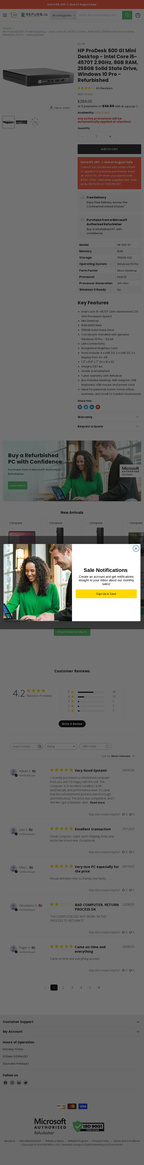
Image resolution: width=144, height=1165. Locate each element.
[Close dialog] (136, 548)
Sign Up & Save (106, 593)
